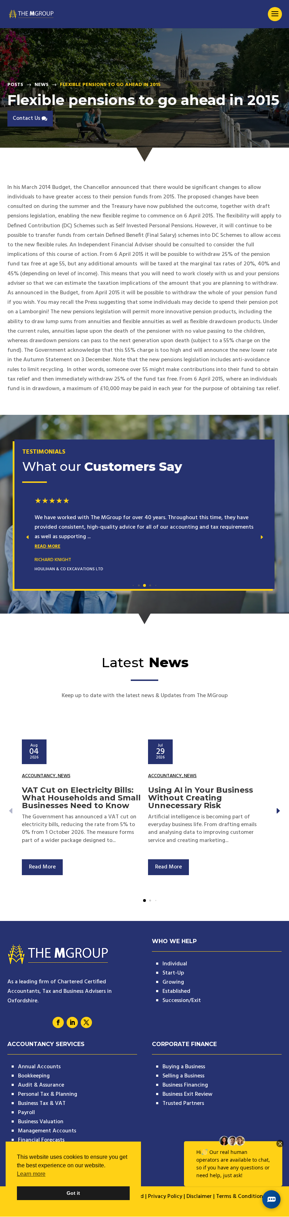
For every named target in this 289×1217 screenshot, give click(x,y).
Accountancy (39, 776)
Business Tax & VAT (42, 1103)
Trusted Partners (183, 1103)
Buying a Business (183, 1066)
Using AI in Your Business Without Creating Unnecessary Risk (200, 797)
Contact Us (26, 118)
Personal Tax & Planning (47, 1094)
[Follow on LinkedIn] (72, 1022)
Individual (174, 964)
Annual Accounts (39, 1066)
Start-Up (173, 973)
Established (176, 991)
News (64, 776)
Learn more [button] (31, 1174)
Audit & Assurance (41, 1085)
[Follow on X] (86, 1022)
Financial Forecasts (41, 1140)
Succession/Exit (181, 1000)
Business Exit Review (187, 1094)
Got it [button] (73, 1193)
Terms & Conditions (240, 1196)
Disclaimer (199, 1196)
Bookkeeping (34, 1076)
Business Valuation (40, 1121)
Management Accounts (47, 1131)
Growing (173, 982)
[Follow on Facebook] (58, 1022)
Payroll (26, 1112)
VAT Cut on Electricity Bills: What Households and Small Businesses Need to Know (81, 797)
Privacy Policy (165, 1196)
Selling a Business (183, 1076)
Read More (47, 546)
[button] (261, 537)
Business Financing (185, 1085)
